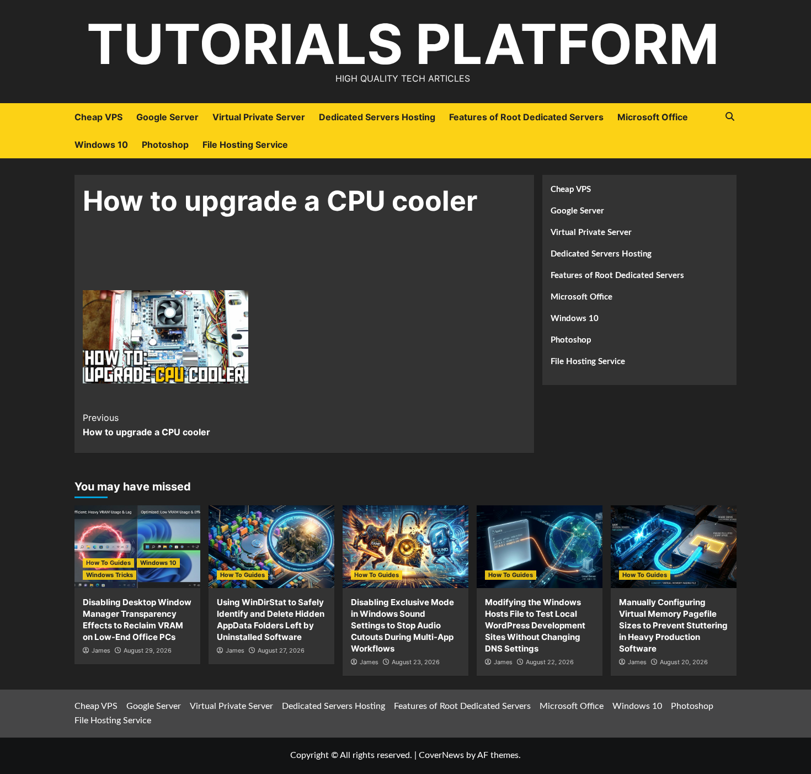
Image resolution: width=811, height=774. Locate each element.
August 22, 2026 (550, 662)
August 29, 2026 (148, 650)
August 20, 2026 (684, 662)
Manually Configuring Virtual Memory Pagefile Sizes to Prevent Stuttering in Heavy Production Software (673, 625)
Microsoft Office (652, 116)
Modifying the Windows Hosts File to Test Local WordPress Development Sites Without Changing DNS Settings (535, 625)
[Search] (730, 116)
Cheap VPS (98, 116)
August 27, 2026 (281, 650)
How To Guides (108, 563)
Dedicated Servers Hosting (377, 116)
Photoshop (165, 144)
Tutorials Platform (403, 43)
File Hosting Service (245, 144)
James (101, 650)
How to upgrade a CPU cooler (146, 424)
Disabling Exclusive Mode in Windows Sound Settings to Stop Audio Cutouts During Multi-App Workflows (402, 625)
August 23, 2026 (416, 662)
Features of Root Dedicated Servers (526, 116)
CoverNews (441, 755)
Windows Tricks (109, 575)
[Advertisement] (304, 260)
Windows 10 (101, 144)
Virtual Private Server (258, 116)
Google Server (167, 116)
